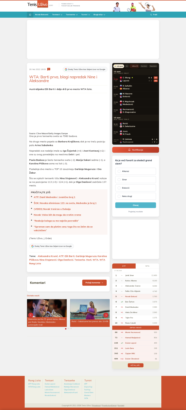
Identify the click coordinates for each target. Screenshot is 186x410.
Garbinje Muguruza (86, 256)
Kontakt (121, 405)
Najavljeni (153, 66)
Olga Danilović (65, 259)
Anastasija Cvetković (72, 384)
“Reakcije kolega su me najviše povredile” (56, 220)
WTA (95, 259)
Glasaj (135, 205)
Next (105, 315)
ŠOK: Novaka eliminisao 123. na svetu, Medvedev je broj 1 (65, 203)
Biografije (98, 15)
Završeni (144, 66)
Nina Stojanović (48, 259)
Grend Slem (88, 392)
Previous (30, 315)
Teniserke (70, 15)
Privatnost (96, 405)
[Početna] (30, 15)
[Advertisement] (93, 39)
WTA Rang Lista (34, 387)
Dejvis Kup (88, 387)
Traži (155, 15)
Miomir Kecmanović (52, 392)
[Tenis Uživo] (42, 4)
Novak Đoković (41, 15)
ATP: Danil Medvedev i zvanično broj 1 (54, 197)
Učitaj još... (136, 365)
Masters (87, 395)
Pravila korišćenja (109, 405)
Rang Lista (34, 380)
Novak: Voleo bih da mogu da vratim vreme (57, 214)
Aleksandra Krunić (48, 256)
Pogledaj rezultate (135, 212)
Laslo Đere (49, 390)
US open (120, 66)
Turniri (84, 15)
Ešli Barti (70, 256)
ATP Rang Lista (34, 384)
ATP (61, 256)
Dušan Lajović (50, 384)
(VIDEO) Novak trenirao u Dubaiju (52, 209)
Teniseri (56, 15)
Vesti (89, 259)
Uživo (135, 66)
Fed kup (87, 390)
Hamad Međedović (52, 387)
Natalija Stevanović (71, 387)
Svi (127, 66)
